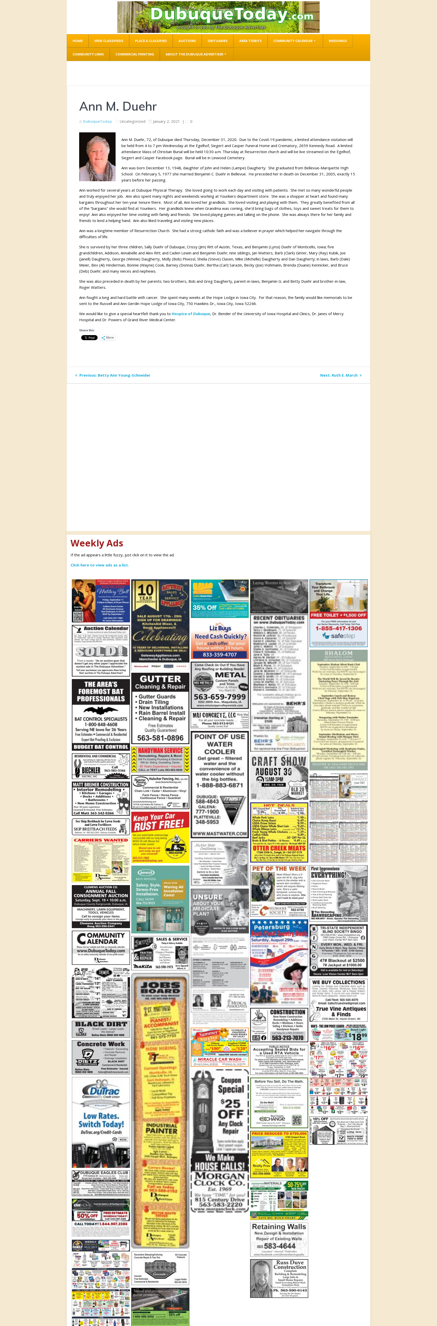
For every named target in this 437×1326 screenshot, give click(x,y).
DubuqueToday (97, 121)
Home (78, 40)
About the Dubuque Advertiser (194, 54)
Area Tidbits (250, 40)
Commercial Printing (135, 54)
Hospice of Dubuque (191, 313)
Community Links (88, 54)
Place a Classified (151, 40)
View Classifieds (108, 40)
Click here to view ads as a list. (100, 564)
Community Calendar (293, 40)
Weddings (338, 40)
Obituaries (218, 40)
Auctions (187, 40)
